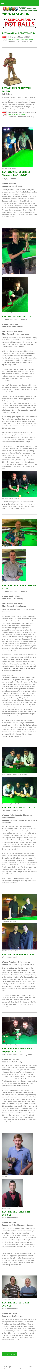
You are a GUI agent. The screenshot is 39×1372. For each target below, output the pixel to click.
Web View (32, 1367)
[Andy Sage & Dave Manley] (19, 907)
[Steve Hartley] (14, 565)
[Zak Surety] (19, 251)
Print (7, 1367)
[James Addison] (12, 1193)
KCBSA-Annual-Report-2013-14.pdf (20, 39)
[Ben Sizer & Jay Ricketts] (17, 147)
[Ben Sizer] (17, 1154)
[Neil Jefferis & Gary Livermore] (19, 484)
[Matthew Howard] (15, 294)
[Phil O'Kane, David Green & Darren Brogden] (19, 760)
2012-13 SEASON (9, 1354)
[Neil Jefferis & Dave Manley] (19, 1030)
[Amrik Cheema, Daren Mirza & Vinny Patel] (19, 790)
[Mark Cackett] (19, 532)
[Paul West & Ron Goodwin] (19, 1286)
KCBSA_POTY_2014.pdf (16, 114)
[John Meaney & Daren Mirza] (19, 936)
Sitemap (12, 1367)
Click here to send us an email (12, 1369)
